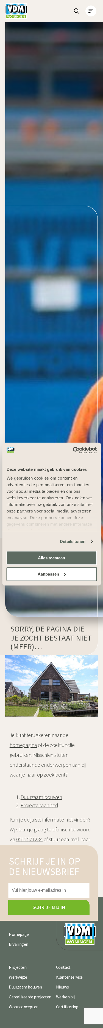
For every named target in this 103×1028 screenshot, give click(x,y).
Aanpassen (48, 574)
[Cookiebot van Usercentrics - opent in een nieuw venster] (73, 450)
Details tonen (72, 541)
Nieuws (62, 987)
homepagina (23, 744)
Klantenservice (69, 977)
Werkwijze (18, 977)
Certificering (67, 1006)
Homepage (19, 934)
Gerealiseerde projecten (30, 996)
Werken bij (65, 996)
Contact (63, 967)
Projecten (17, 967)
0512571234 (29, 839)
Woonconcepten (23, 1006)
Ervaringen (18, 944)
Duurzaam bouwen (25, 987)
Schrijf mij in (49, 907)
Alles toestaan (51, 558)
